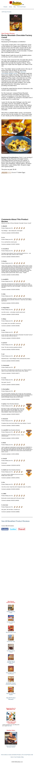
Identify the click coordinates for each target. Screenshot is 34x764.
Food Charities (17, 757)
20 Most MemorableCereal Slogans (11, 722)
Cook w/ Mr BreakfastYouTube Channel (11, 746)
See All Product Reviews (10, 698)
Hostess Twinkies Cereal (11, 622)
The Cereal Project (21, 6)
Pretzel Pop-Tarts (11, 641)
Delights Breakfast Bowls (11, 612)
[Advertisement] (17, 196)
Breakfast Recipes (16, 754)
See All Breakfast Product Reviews (15, 521)
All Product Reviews (6, 11)
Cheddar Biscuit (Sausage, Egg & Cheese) (11, 662)
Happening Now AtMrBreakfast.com (11, 709)
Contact (10, 754)
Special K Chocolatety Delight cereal (13, 72)
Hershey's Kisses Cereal (11, 651)
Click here (9, 725)
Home (2, 754)
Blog (15, 6)
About (6, 754)
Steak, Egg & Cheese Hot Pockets (11, 673)
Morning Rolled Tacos (11, 632)
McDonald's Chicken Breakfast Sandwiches (11, 683)
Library (10, 6)
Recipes (5, 6)
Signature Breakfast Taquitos (10, 694)
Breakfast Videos (11, 730)
